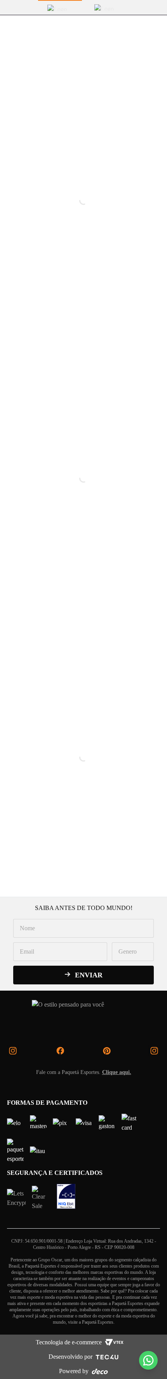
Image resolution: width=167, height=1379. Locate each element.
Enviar (89, 975)
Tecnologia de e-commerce (69, 1342)
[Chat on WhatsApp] (148, 1360)
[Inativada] (66, 1196)
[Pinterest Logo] (106, 1050)
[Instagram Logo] (12, 1050)
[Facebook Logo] (60, 1050)
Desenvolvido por (70, 1356)
